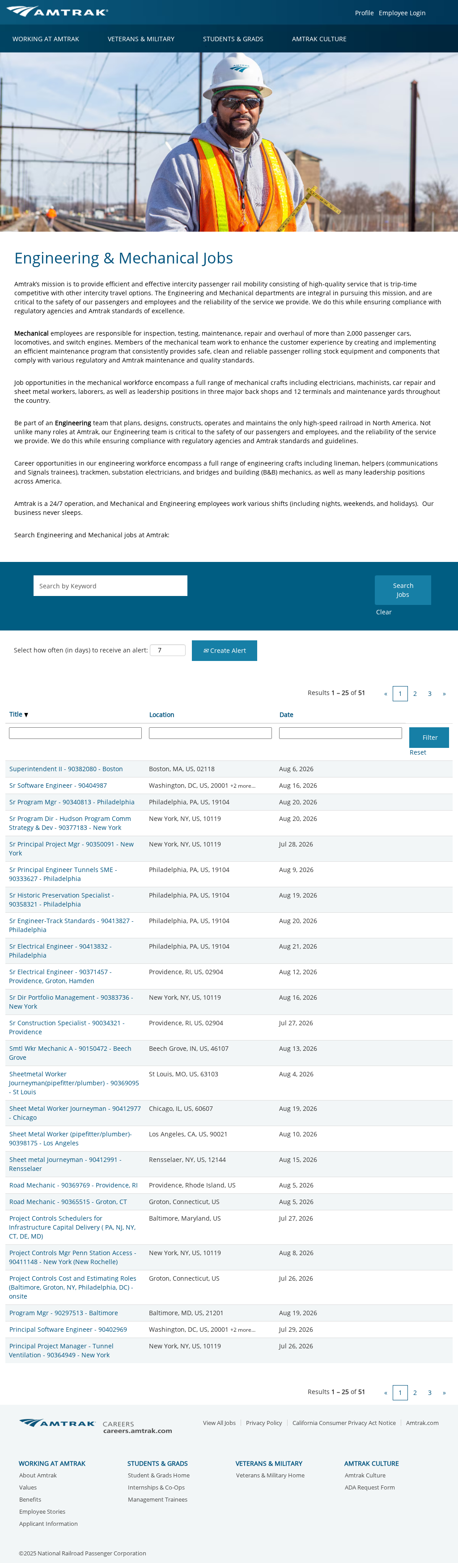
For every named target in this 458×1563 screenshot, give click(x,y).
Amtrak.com (422, 1423)
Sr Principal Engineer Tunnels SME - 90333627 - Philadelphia (63, 874)
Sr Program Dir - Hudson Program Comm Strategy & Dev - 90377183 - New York (70, 823)
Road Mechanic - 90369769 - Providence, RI (73, 1185)
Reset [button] (418, 752)
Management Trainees (157, 1500)
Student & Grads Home (159, 1475)
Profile (364, 13)
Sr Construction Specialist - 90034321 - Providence (67, 1027)
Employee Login (402, 13)
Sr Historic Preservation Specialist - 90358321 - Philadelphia (61, 899)
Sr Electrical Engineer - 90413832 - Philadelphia (60, 950)
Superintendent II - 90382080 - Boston (66, 768)
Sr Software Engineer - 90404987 (58, 785)
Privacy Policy (264, 1423)
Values (28, 1488)
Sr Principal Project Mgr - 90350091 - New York (71, 848)
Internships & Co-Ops (156, 1488)
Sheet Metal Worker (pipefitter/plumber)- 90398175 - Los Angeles (70, 1138)
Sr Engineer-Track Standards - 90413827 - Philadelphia (71, 925)
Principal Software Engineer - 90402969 (68, 1329)
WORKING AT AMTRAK (46, 39)
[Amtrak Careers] (97, 1427)
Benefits (30, 1500)
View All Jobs (219, 1423)
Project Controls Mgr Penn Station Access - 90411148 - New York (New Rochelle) (72, 1257)
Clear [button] (384, 612)
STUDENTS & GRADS (233, 39)
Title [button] (16, 714)
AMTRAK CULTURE (319, 39)
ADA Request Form (370, 1488)
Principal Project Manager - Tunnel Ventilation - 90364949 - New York (61, 1350)
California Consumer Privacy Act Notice (344, 1423)
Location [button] (161, 714)
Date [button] (286, 714)
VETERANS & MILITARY (141, 39)
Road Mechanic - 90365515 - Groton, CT (68, 1201)
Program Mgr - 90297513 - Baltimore (63, 1312)
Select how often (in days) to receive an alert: (81, 650)
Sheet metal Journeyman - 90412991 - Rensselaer (65, 1164)
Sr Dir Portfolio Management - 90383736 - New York (71, 1001)
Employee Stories (42, 1512)
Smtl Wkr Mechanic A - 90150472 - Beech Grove (70, 1053)
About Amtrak (38, 1475)
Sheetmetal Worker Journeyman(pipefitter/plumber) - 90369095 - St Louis (74, 1083)
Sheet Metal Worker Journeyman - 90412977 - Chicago (75, 1113)
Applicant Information (48, 1524)
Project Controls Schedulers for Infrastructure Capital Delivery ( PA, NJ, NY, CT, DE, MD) (72, 1227)
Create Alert (227, 650)
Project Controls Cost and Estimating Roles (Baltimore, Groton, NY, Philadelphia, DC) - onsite (72, 1287)
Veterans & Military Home (270, 1475)
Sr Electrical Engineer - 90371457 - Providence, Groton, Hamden (60, 976)
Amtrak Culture (365, 1475)
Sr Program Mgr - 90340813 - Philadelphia (72, 802)
